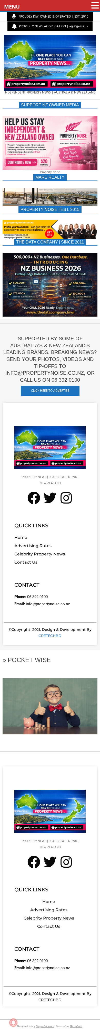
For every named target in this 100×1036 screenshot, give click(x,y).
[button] (95, 6)
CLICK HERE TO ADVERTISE (50, 390)
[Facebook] (33, 497)
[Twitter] (50, 497)
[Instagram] (66, 497)
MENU (12, 6)
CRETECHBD (50, 635)
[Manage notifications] (13, 1022)
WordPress (76, 1026)
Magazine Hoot (45, 1026)
